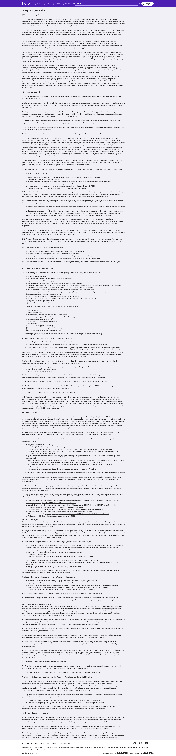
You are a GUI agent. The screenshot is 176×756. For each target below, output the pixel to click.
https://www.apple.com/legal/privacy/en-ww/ (88, 703)
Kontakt (54, 743)
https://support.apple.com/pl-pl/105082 (61, 516)
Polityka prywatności (37, 743)
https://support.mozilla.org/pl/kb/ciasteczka (67, 507)
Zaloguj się (148, 4)
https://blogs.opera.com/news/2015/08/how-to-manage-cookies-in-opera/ (77, 509)
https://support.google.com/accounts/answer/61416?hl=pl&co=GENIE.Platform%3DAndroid (77, 514)
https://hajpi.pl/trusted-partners (107, 737)
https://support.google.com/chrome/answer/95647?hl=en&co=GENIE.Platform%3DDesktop (85, 505)
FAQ (48, 743)
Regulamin (25, 743)
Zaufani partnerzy (64, 743)
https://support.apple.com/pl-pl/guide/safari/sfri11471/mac (72, 512)
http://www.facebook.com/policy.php (88, 700)
